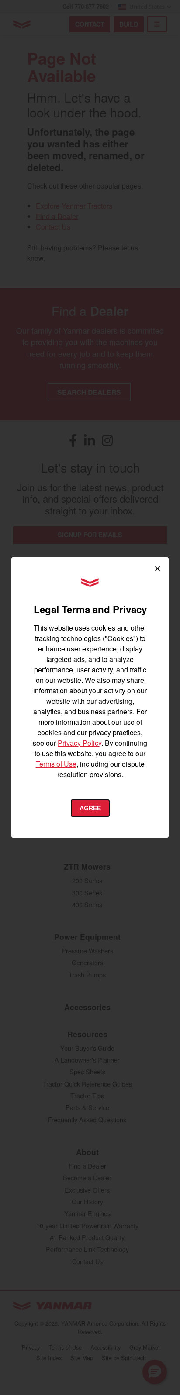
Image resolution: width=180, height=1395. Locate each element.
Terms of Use (56, 764)
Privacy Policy (79, 743)
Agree (90, 808)
